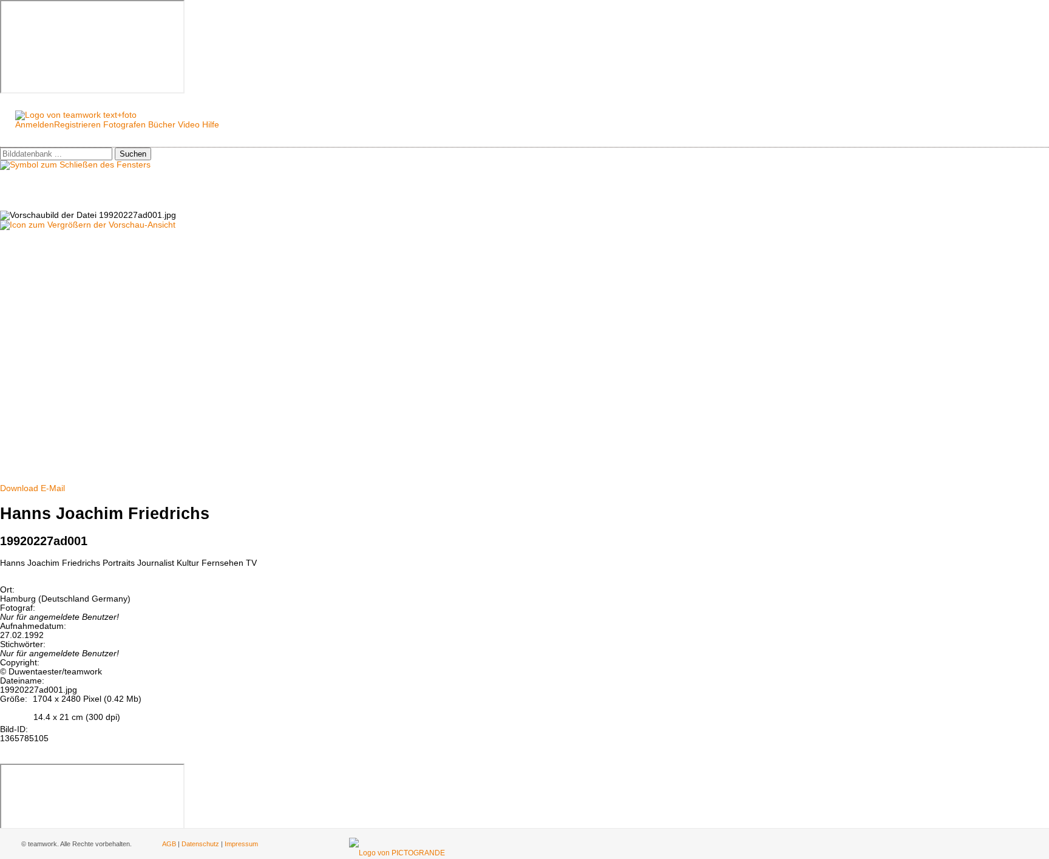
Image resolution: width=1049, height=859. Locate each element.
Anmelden (34, 124)
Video (189, 124)
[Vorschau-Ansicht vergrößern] (87, 224)
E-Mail (53, 488)
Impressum (241, 843)
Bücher (161, 124)
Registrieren (77, 124)
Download (19, 488)
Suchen (133, 153)
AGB (169, 843)
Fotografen (124, 124)
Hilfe (210, 124)
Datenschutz (200, 843)
